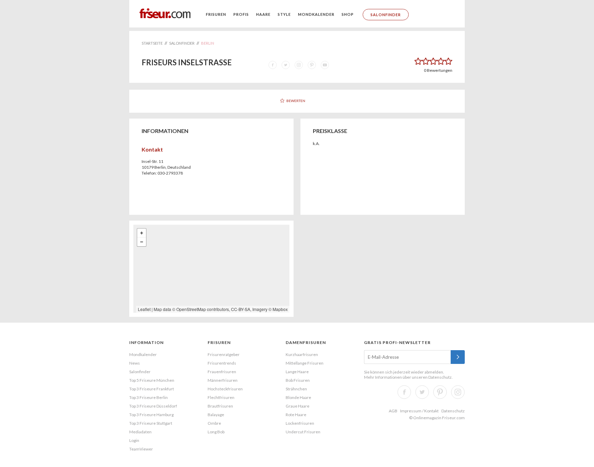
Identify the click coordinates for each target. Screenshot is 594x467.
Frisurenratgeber (224, 354)
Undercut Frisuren (303, 431)
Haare (263, 14)
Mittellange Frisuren (304, 363)
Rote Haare (296, 414)
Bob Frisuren (298, 380)
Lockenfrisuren (300, 423)
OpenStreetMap (191, 309)
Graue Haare (297, 406)
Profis (241, 14)
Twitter (422, 392)
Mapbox (280, 309)
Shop (348, 14)
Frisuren (216, 14)
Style (284, 14)
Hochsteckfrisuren (225, 388)
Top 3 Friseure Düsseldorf (153, 406)
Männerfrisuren (223, 380)
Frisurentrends (222, 363)
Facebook (404, 392)
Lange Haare (297, 371)
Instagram (458, 392)
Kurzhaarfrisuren (302, 354)
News (134, 363)
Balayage (216, 414)
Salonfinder (386, 14)
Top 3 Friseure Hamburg (151, 414)
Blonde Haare (298, 397)
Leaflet (144, 309)
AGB (393, 410)
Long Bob (216, 431)
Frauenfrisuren (222, 371)
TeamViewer (141, 449)
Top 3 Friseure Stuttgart (150, 423)
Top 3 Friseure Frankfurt (151, 388)
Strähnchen (296, 388)
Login (134, 440)
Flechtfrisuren (221, 397)
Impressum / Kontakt (419, 410)
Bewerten (295, 101)
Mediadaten (140, 431)
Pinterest (440, 392)
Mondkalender (316, 14)
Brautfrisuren (220, 406)
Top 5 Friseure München (151, 380)
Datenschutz (440, 377)
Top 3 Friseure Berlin (148, 397)
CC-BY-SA (240, 309)
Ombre (214, 423)
